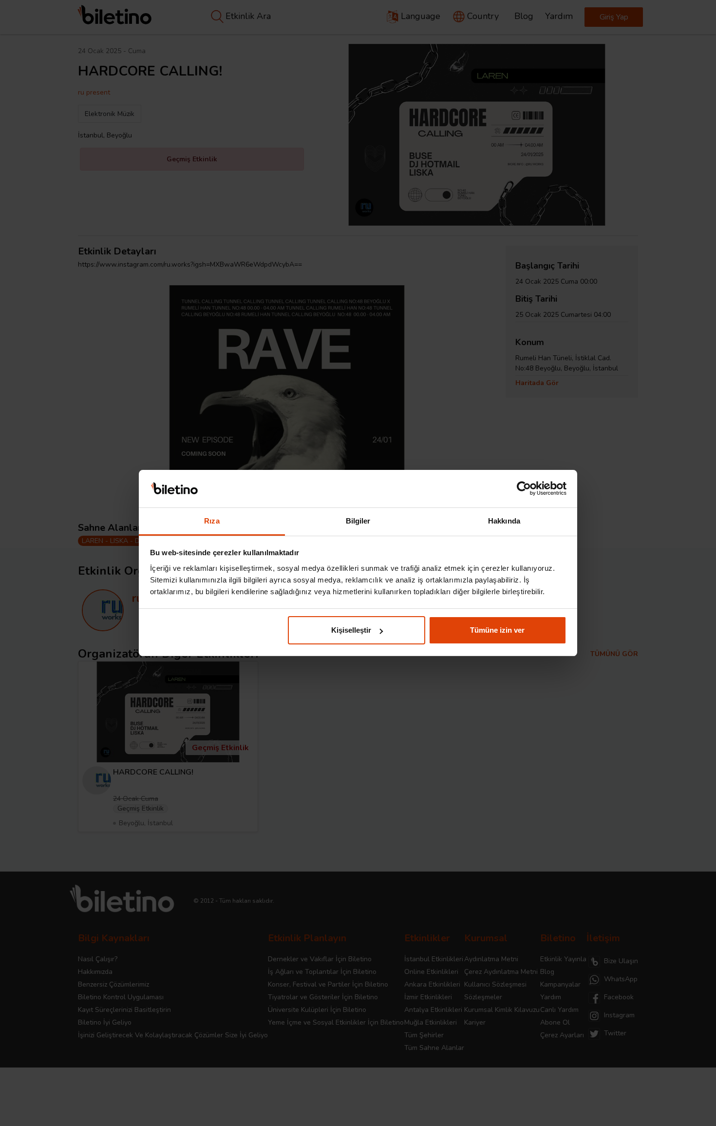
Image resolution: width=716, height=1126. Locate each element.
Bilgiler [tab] (358, 521)
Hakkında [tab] (504, 521)
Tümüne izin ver (497, 630)
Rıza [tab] (211, 521)
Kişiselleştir (351, 630)
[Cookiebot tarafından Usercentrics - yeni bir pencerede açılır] (523, 489)
